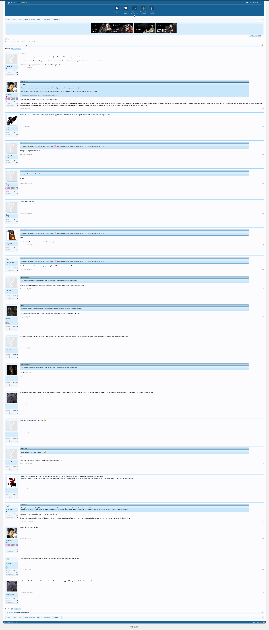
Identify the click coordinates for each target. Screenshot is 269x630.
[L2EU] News (258, 35)
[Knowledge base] (166, 32)
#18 (263, 538)
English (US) (14, 622)
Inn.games (7, 622)
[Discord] (101, 32)
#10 (263, 317)
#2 (263, 108)
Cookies (251, 35)
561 (17, 328)
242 (17, 572)
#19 (263, 569)
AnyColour (9, 509)
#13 (263, 404)
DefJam (8, 290)
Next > (18, 48)
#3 (263, 126)
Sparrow (9, 215)
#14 (263, 432)
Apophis (9, 94)
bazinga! (26, 41)
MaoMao (9, 184)
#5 (263, 183)
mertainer (9, 243)
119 (17, 496)
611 (17, 193)
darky (8, 319)
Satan (8, 490)
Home (257, 622)
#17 (263, 521)
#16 (263, 488)
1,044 (16, 103)
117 (17, 249)
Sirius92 (8, 563)
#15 (263, 463)
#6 (263, 213)
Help (254, 622)
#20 (263, 592)
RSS (264, 622)
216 (17, 268)
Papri (8, 378)
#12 (263, 376)
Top (261, 622)
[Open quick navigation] (262, 19)
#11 (263, 348)
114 (17, 515)
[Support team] (122, 32)
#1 (263, 67)
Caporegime (10, 262)
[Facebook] (144, 32)
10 (17, 384)
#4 (263, 154)
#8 (263, 269)
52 (17, 134)
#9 (263, 289)
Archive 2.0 (15, 41)
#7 (263, 244)
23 (17, 72)
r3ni (7, 128)
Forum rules (134, 627)
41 (17, 221)
